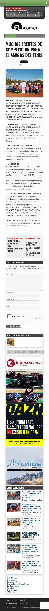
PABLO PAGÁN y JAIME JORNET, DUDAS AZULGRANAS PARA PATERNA (15, 246)
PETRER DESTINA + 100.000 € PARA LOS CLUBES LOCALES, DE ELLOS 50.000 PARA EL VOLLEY (30, 549)
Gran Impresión (12, 590)
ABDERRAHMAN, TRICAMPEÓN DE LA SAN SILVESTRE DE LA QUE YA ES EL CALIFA (31, 507)
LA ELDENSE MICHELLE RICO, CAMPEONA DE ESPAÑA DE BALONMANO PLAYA (31, 565)
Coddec (19, 607)
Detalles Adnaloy (13, 586)
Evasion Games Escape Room (18, 584)
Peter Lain (10, 588)
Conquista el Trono (13, 582)
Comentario (10, 274)
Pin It (21, 65)
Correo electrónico (13, 299)
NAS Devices (11, 592)
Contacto (9, 600)
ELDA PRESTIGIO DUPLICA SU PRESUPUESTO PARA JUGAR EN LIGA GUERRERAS (31, 522)
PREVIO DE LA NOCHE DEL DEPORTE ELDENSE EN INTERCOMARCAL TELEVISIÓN (33, 249)
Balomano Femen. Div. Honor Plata (17, 10)
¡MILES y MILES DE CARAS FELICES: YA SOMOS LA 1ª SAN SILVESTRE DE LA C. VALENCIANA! (31, 495)
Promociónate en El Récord (16, 604)
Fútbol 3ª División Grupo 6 (14, 8)
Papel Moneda (12, 578)
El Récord (19, 600)
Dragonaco (11, 580)
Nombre (9, 293)
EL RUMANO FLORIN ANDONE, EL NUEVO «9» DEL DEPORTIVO (31, 535)
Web (7, 306)
